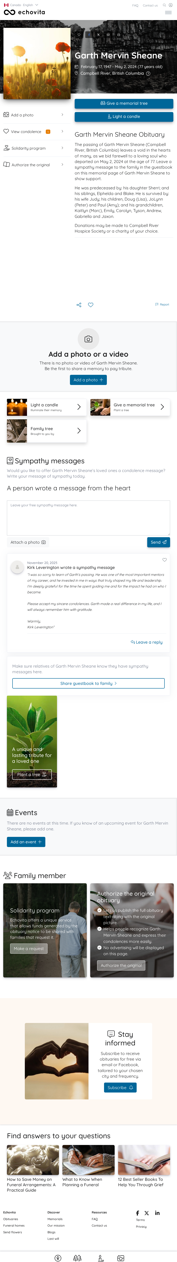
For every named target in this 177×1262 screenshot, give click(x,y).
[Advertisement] (124, 269)
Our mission (56, 1225)
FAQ (135, 5)
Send (156, 542)
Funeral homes (14, 1225)
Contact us (150, 5)
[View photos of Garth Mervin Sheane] (37, 63)
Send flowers (12, 1232)
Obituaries (10, 1219)
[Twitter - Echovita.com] (146, 1214)
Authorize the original (121, 965)
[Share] (79, 305)
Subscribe (118, 1087)
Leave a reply (149, 642)
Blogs (51, 1232)
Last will (53, 1239)
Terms (140, 1220)
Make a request (29, 948)
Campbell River (95, 73)
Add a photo (86, 379)
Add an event (23, 841)
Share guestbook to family (86, 683)
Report (164, 304)
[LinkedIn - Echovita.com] (157, 1214)
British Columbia (128, 73)
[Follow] (91, 305)
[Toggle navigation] (168, 12)
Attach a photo (25, 542)
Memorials (55, 1219)
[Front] (23, 12)
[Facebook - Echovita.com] (137, 1214)
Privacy (141, 1227)
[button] (21, 5)
